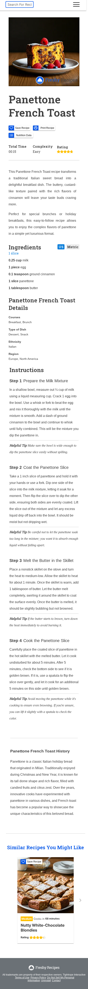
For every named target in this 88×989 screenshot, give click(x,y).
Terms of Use (22, 977)
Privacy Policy (38, 977)
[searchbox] (20, 4)
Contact (56, 980)
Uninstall (46, 980)
